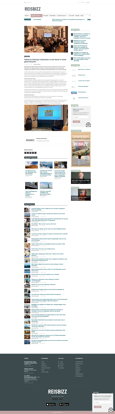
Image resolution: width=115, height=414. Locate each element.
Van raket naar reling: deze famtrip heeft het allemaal (46, 294)
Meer (82, 15)
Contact (42, 361)
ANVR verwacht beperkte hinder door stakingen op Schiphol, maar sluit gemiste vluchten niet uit (81, 48)
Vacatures (71, 15)
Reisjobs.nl (77, 371)
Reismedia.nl (77, 367)
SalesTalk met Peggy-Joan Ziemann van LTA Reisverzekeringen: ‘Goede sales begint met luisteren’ (48, 336)
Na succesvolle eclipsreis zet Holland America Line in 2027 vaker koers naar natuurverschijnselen (48, 315)
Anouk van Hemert (35, 221)
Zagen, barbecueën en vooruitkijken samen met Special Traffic (48, 244)
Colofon (42, 369)
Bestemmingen (27, 56)
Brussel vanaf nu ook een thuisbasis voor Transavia (45, 274)
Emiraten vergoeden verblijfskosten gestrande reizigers (45, 192)
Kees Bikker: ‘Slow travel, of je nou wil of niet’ (43, 224)
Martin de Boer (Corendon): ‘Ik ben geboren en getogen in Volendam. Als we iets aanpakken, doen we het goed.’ (58, 20)
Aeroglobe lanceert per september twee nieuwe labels (30, 172)
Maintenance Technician (84, 69)
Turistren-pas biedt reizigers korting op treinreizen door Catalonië (49, 234)
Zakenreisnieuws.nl (79, 363)
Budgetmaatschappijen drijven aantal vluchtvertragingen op (47, 289)
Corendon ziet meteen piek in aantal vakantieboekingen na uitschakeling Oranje (46, 173)
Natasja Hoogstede (35, 216)
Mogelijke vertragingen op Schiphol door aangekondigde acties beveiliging (82, 54)
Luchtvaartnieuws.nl (79, 361)
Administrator (81, 75)
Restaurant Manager (83, 86)
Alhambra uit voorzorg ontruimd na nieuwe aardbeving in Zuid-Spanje (81, 42)
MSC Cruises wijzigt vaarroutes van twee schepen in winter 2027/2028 (82, 59)
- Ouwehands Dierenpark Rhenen (30, 370)
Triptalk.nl (77, 365)
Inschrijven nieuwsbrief (45, 367)
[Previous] (88, 19)
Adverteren (52, 15)
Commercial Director (83, 97)
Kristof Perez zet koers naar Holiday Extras (43, 249)
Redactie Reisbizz (37, 64)
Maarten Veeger (34, 276)
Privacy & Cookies (44, 371)
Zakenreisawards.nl (79, 374)
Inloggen (88, 2)
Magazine (45, 15)
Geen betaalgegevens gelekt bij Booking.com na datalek (31, 193)
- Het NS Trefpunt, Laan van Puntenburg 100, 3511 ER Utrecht (32, 378)
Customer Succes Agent (84, 80)
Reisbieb (77, 15)
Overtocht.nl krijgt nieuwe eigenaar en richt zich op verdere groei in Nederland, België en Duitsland (60, 173)
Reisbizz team (44, 365)
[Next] (89, 19)
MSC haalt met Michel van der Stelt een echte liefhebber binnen (48, 229)
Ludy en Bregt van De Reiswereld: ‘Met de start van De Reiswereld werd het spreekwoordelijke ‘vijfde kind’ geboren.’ (49, 300)
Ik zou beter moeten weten (79, 197)
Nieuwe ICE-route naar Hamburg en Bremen (43, 284)
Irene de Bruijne (34, 211)
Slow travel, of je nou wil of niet (80, 180)
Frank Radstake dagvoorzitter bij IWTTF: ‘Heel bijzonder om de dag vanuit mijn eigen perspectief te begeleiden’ (49, 219)
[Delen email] (33, 153)
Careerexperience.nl (79, 376)
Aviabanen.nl (77, 369)
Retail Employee (82, 92)
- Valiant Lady (31, 363)
